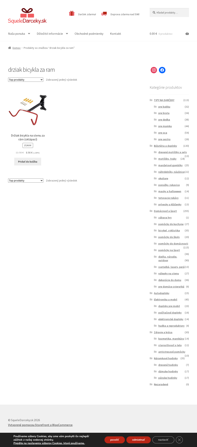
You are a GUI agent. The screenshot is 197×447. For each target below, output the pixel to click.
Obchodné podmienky (89, 33)
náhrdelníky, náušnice (171, 172)
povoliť (114, 440)
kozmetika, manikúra (171, 338)
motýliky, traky (167, 158)
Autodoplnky (161, 293)
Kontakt (115, 33)
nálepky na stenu (168, 273)
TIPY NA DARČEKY (164, 100)
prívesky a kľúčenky (169, 204)
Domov (17, 48)
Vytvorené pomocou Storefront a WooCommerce (40, 425)
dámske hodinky (168, 371)
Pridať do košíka (27, 161)
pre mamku (165, 126)
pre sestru (164, 139)
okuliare (163, 178)
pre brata (163, 113)
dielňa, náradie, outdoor (167, 258)
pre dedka (164, 119)
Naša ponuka (16, 33)
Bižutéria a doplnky (165, 146)
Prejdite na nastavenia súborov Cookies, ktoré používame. (48, 443)
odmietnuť (138, 440)
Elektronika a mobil (165, 299)
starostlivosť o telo (170, 345)
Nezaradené (161, 384)
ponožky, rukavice (169, 185)
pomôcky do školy (169, 237)
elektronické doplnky (170, 319)
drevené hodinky (168, 365)
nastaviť (163, 440)
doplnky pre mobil (169, 306)
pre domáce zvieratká (171, 286)
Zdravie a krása (163, 332)
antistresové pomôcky (171, 351)
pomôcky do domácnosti (173, 243)
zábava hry (165, 217)
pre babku (164, 106)
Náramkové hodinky (166, 358)
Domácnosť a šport (165, 211)
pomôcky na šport (169, 250)
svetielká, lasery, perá (171, 267)
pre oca (162, 132)
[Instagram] (154, 70)
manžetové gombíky (170, 165)
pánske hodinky (167, 378)
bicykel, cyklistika (169, 230)
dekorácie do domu (169, 280)
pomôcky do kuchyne (171, 224)
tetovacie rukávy (168, 198)
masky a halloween (169, 191)
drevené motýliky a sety (172, 152)
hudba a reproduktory (171, 325)
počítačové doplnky (170, 312)
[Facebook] (162, 70)
